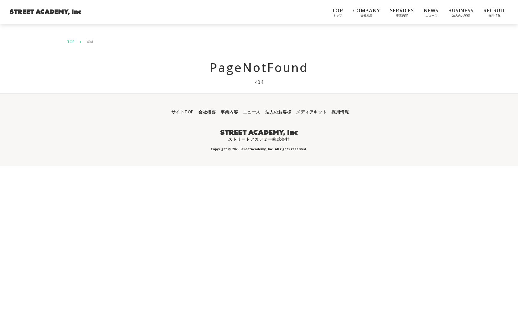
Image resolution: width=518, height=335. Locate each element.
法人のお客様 (278, 112)
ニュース (251, 112)
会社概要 (207, 112)
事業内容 (229, 112)
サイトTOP (182, 112)
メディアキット (311, 112)
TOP (71, 42)
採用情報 (340, 112)
